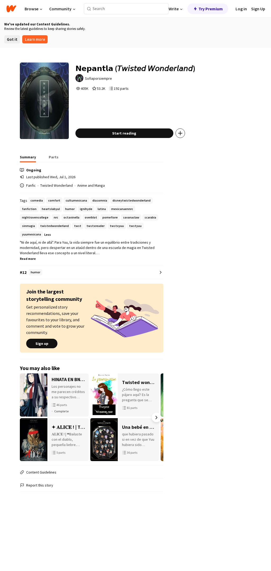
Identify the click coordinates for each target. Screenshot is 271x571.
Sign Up (258, 8)
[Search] (89, 9)
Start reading (124, 133)
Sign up (41, 343)
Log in (241, 8)
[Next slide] (156, 417)
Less (47, 235)
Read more (28, 259)
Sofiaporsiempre (98, 78)
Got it (12, 39)
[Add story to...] (180, 133)
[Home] (11, 8)
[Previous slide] (26, 417)
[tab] (28, 158)
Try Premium (210, 8)
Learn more (35, 39)
